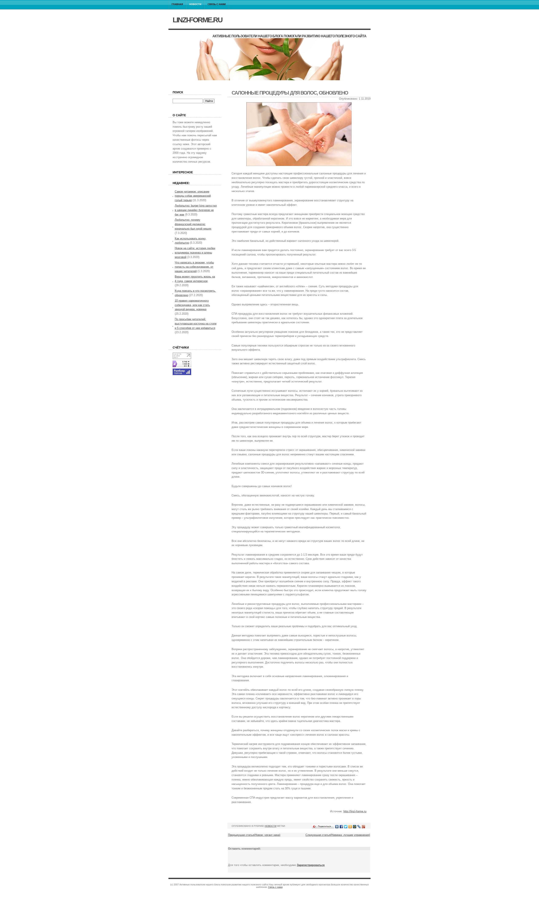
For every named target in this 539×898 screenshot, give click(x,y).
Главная (177, 4)
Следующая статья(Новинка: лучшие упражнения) (338, 835)
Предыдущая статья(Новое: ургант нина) (254, 835)
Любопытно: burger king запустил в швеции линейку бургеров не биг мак (196, 210)
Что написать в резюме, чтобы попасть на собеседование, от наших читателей (194, 267)
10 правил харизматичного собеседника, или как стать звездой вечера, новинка (192, 305)
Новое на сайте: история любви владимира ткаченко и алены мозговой (195, 253)
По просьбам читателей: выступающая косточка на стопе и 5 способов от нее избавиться (195, 324)
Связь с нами (217, 4)
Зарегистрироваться (311, 865)
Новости (195, 4)
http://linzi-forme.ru (354, 811)
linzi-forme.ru (197, 20)
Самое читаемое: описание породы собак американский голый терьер (193, 196)
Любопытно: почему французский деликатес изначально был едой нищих (193, 224)
